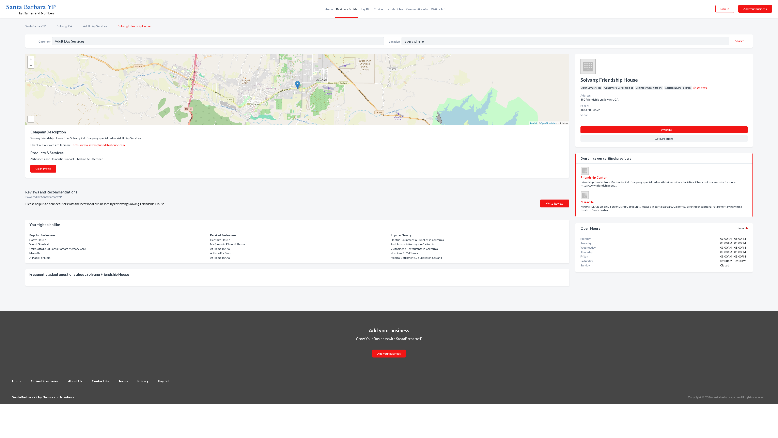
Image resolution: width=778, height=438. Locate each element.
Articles (397, 9)
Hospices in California (404, 253)
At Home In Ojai (220, 248)
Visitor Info (438, 9)
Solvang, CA (64, 26)
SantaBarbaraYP (35, 26)
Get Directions (664, 138)
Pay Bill (365, 9)
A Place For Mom (39, 257)
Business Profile (346, 9)
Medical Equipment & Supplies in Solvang (416, 257)
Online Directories (45, 381)
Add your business (755, 9)
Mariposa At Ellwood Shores (228, 244)
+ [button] (31, 59)
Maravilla (34, 253)
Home (329, 9)
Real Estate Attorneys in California (412, 244)
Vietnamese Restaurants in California (414, 248)
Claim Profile (43, 168)
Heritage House (220, 240)
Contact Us (381, 9)
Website (666, 129)
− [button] (31, 65)
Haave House (37, 240)
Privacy (143, 381)
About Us (75, 381)
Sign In (724, 9)
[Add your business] (389, 349)
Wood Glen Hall (39, 244)
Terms (123, 381)
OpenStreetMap (548, 123)
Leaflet (533, 123)
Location (394, 41)
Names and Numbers (58, 397)
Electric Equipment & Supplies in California (417, 240)
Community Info (417, 9)
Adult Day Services (95, 26)
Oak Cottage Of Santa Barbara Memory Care (57, 248)
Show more (700, 87)
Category (44, 41)
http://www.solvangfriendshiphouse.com (99, 145)
